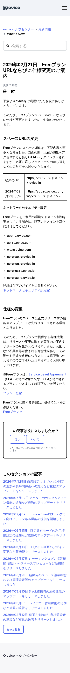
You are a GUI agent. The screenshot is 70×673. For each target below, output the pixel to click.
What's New (16, 34)
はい (17, 439)
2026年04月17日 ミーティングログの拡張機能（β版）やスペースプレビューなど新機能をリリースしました (34, 563)
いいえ (35, 439)
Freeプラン (11, 412)
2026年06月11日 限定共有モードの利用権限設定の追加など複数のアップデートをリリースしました (34, 535)
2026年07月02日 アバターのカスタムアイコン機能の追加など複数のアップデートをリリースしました (35, 502)
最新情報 (44, 29)
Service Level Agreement (47, 374)
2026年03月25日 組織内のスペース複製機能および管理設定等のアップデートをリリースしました (34, 579)
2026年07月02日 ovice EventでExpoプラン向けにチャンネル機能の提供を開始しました (34, 519)
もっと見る (13, 629)
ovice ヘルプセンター (18, 29)
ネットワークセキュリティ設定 (25, 290)
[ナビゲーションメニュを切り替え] (64, 8)
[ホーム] (11, 8)
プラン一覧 (11, 393)
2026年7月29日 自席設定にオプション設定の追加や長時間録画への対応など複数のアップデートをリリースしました (34, 486)
